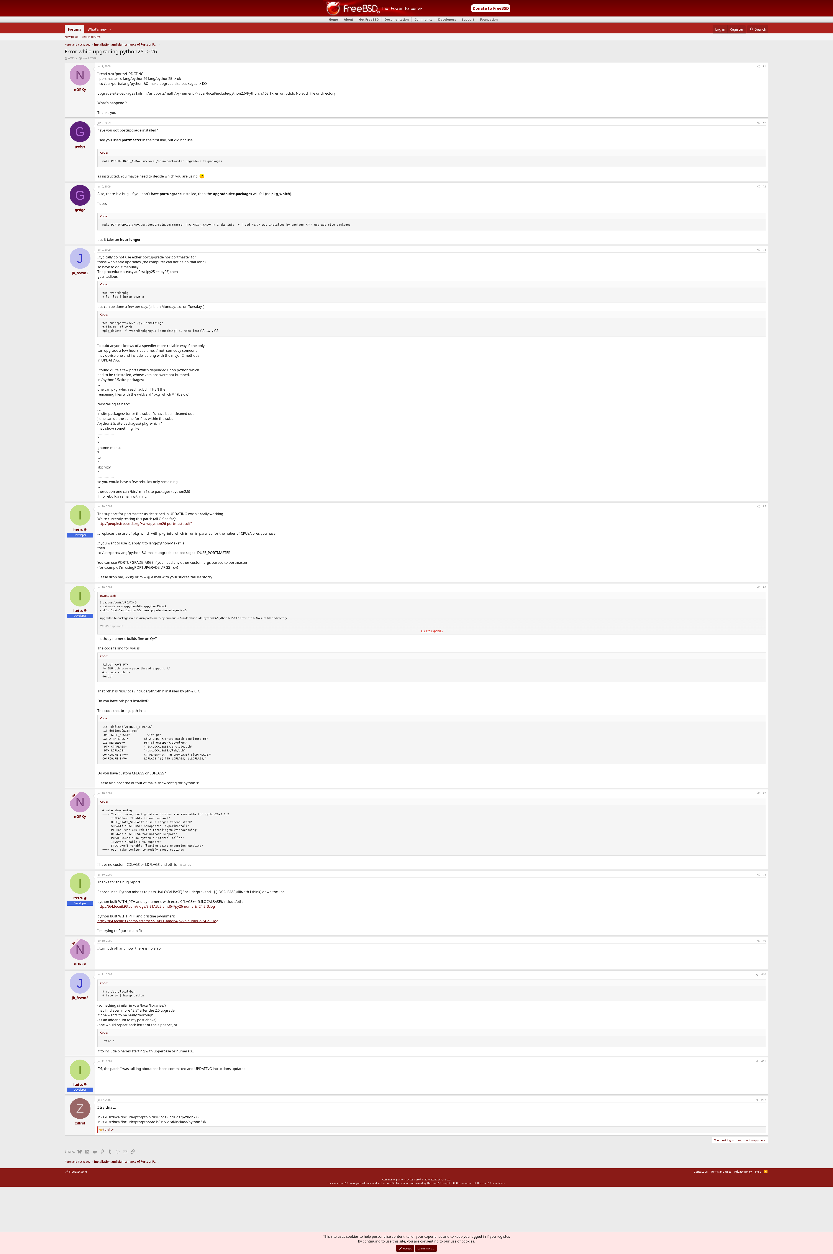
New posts (71, 37)
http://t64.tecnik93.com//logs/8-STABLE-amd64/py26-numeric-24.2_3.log (156, 906)
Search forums (91, 37)
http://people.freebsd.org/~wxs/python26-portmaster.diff (144, 523)
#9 (764, 941)
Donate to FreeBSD (491, 8)
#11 (763, 1061)
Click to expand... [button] (432, 631)
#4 (764, 249)
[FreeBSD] (372, 15)
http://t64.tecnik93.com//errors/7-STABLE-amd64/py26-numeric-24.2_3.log (157, 921)
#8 (764, 874)
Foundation (489, 19)
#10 (763, 974)
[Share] (758, 66)
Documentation (397, 19)
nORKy (72, 58)
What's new (97, 29)
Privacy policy (743, 1171)
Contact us (701, 1171)
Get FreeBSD (369, 19)
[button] (110, 29)
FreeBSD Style (77, 1171)
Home (333, 19)
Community (423, 19)
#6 (764, 587)
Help (758, 1171)
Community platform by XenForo (416, 1179)
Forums (74, 29)
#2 (764, 123)
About (348, 19)
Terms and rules (721, 1171)
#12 (763, 1100)
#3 (764, 186)
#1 (764, 66)
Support (468, 19)
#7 (764, 793)
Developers (447, 19)
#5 (764, 506)
